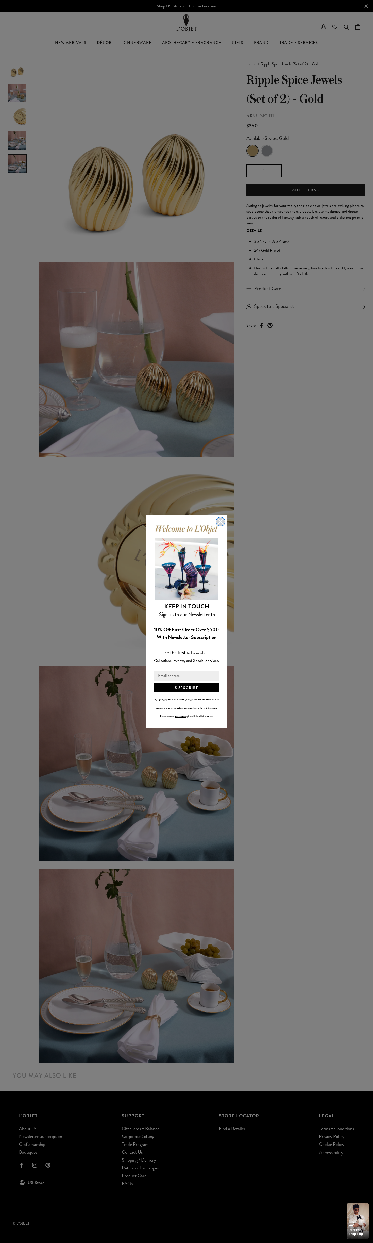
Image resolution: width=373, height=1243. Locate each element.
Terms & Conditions (208, 708)
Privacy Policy (181, 716)
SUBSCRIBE (186, 687)
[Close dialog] (220, 521)
